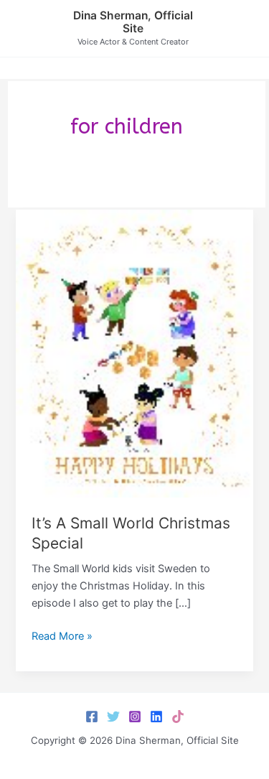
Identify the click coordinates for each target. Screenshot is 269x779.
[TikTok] (177, 716)
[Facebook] (91, 716)
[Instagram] (134, 716)
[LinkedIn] (156, 716)
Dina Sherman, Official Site (133, 22)
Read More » (62, 637)
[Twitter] (113, 716)
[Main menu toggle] (240, 28)
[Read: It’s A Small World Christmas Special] (134, 353)
